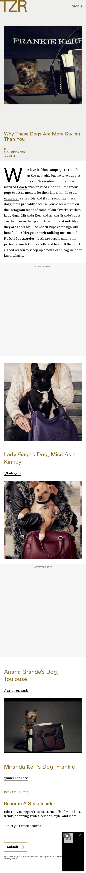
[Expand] (66, 835)
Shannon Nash (17, 152)
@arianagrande (16, 690)
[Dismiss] (79, 835)
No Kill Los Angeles (19, 238)
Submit (12, 847)
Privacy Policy (11, 858)
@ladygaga (12, 473)
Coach (22, 187)
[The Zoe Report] (13, 6)
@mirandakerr (16, 778)
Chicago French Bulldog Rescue (46, 232)
